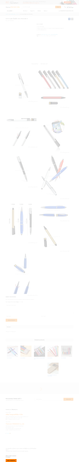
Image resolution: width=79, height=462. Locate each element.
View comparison (11, 460)
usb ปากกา (41, 35)
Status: (37, 24)
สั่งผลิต (47, 35)
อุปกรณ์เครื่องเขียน (54, 34)
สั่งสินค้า (39, 10)
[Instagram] (10, 433)
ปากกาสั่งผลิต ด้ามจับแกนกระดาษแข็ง (52, 376)
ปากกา (49, 34)
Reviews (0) (44, 63)
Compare (16, 356)
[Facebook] (6, 433)
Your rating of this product (11, 301)
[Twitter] (8, 433)
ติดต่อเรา (45, 10)
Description (34, 63)
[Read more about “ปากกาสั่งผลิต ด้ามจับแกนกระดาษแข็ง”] (49, 373)
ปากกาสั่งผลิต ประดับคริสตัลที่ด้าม (39, 358)
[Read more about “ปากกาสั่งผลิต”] (8, 356)
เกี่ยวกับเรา (25, 10)
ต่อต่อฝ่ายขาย (69, 6)
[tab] (34, 64)
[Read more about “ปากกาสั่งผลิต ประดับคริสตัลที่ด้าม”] (35, 356)
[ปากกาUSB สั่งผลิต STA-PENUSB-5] (69, 19)
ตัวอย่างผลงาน (67, 2)
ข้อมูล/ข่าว (32, 10)
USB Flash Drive (44, 34)
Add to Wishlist (14, 356)
